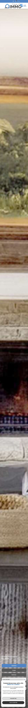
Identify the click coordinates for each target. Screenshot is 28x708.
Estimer (14, 675)
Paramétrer (13, 698)
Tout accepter (13, 702)
